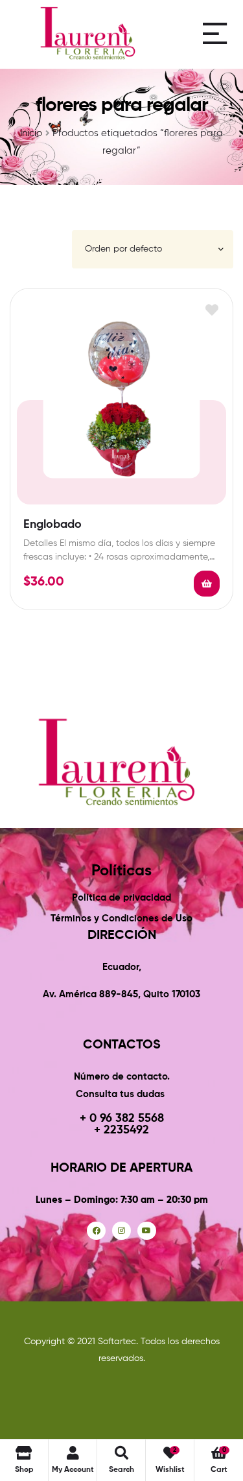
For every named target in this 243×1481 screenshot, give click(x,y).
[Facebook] (96, 1231)
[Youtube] (146, 1231)
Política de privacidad (121, 898)
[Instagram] (121, 1231)
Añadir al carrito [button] (207, 584)
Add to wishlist (211, 309)
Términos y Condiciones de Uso (121, 918)
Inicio (31, 133)
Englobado (52, 524)
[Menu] (215, 33)
